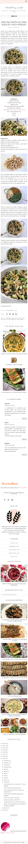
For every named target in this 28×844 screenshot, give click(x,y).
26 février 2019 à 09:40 (9, 445)
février (5, 782)
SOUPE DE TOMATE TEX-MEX (11, 797)
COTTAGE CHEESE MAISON (14, 696)
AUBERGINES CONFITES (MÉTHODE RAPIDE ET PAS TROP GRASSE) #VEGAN (14, 620)
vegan (21, 319)
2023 (3, 750)
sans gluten (12, 549)
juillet (5, 771)
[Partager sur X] (10, 314)
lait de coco (18, 318)
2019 (3, 758)
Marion (7, 422)
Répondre (24, 418)
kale (13, 318)
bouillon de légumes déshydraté (17, 109)
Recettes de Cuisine (9, 832)
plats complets (11, 319)
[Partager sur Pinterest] (13, 314)
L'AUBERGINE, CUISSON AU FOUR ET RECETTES (14, 677)
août (5, 769)
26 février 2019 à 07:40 (9, 405)
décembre (6, 760)
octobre (6, 765)
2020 (3, 756)
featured (8, 318)
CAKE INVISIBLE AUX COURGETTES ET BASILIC (14, 659)
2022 (3, 752)
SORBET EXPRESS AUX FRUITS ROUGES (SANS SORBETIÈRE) (14, 584)
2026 (3, 743)
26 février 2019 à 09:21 (9, 424)
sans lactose (13, 553)
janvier (5, 808)
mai (5, 775)
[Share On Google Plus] (16, 314)
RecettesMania (23, 487)
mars (5, 780)
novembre (6, 762)
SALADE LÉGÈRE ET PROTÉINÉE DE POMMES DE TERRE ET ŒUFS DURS (14, 715)
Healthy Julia (14, 7)
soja (18, 319)
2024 (3, 747)
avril (5, 777)
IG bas (12, 543)
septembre (7, 767)
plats (5, 319)
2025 (3, 745)
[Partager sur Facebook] (7, 314)
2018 (3, 810)
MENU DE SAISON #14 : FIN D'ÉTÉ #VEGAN (14, 734)
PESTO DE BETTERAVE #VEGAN (12, 788)
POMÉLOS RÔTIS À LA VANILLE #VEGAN (14, 802)
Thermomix (12, 546)
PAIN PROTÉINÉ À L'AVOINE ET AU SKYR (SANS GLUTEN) (15, 640)
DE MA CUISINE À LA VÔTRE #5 (12, 800)
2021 (3, 754)
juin (5, 773)
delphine (7, 443)
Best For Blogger (21, 842)
